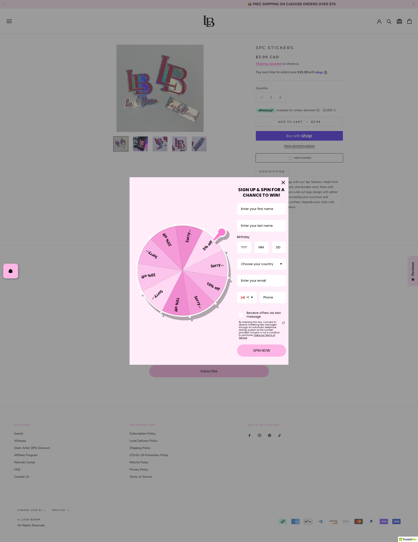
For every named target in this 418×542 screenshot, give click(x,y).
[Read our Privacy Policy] (283, 323)
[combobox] (261, 264)
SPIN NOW (261, 350)
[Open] (10, 271)
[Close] (283, 182)
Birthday (243, 237)
